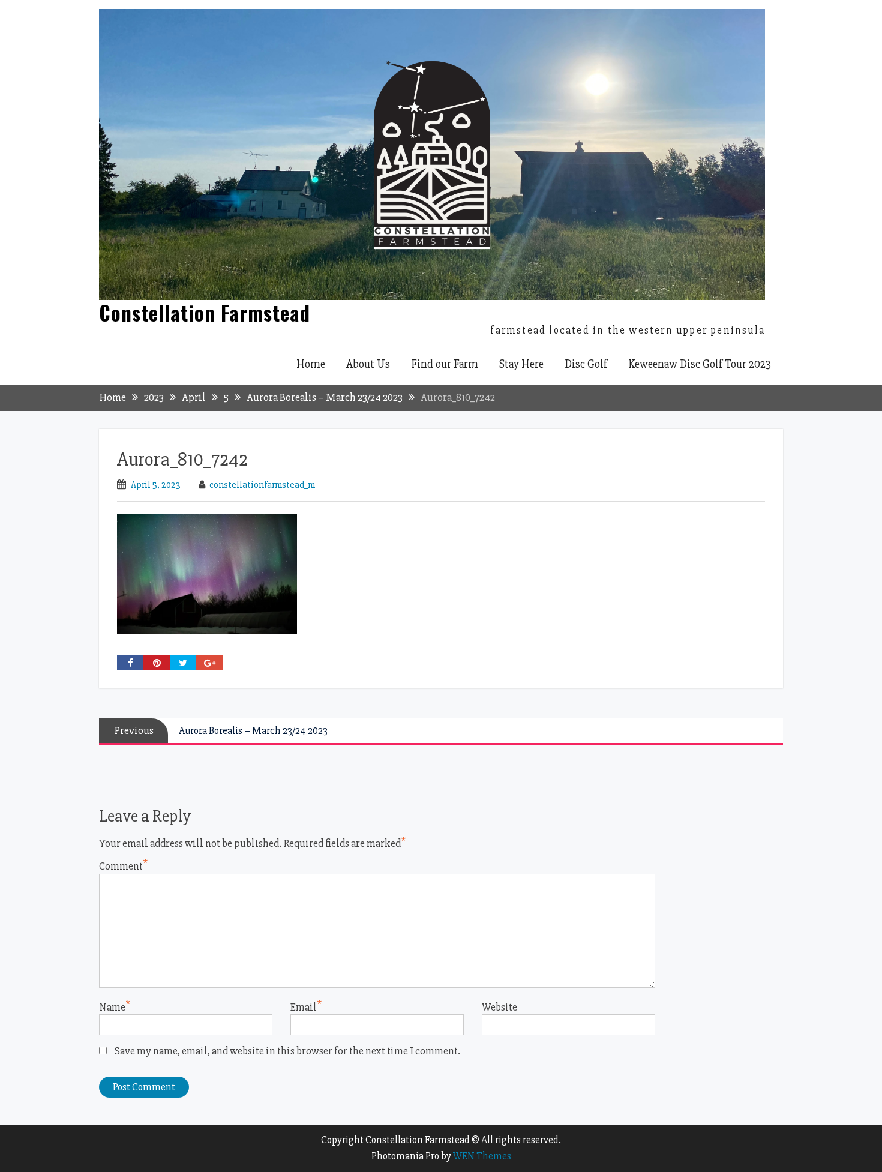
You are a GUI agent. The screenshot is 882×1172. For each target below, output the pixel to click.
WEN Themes (482, 1156)
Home (310, 364)
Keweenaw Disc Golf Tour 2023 (699, 364)
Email (303, 1007)
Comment (121, 866)
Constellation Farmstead (204, 313)
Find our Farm (444, 364)
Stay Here (521, 364)
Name (112, 1007)
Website (499, 1007)
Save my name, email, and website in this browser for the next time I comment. (287, 1050)
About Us (368, 364)
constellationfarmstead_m (262, 485)
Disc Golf (586, 364)
